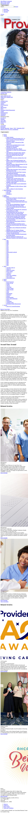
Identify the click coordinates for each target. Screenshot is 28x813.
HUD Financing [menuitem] (4, 105)
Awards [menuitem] (2, 124)
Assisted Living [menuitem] (4, 101)
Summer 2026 (4, 93)
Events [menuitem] (2, 123)
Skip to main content (5, 2)
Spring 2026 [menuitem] (3, 96)
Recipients (3, 127)
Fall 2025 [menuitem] (8, 96)
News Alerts (6, 10)
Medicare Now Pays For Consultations (9, 129)
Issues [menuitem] (2, 15)
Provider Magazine (5, 128)
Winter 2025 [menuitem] (3, 97)
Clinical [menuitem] (2, 103)
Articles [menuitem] (2, 14)
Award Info (3, 125)
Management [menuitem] (3, 107)
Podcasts (3, 119)
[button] (16, 6)
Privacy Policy (6, 806)
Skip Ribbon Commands (6, 1)
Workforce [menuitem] (3, 115)
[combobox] (7, 6)
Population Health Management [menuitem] (8, 110)
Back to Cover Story (5, 309)
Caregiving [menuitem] (3, 102)
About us (5, 804)
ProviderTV (3, 117)
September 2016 (20, 128)
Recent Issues (4, 94)
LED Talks (3, 120)
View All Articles (4, 601)
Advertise (5, 11)
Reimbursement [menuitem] (4, 112)
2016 (15, 128)
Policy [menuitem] (2, 108)
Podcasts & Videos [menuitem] (5, 116)
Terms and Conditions (8, 808)
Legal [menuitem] (2, 106)
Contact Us (6, 805)
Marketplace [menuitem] (3, 121)
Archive (2, 98)
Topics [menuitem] (2, 99)
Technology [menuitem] (3, 114)
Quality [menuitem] (2, 111)
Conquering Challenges (6, 92)
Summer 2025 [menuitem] (9, 97)
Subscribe (5, 9)
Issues (11, 128)
